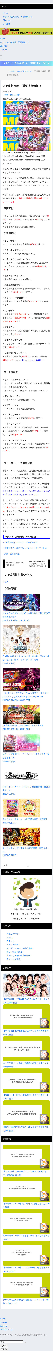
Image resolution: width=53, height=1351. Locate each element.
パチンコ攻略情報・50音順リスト (18, 17)
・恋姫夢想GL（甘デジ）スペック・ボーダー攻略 (25, 548)
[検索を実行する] (25, 1342)
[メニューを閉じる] (1, 2)
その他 (9, 937)
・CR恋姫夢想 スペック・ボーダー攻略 (20, 542)
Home (5, 13)
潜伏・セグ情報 (13, 959)
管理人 (6, 582)
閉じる (4, 1346)
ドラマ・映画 (12, 945)
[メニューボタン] (1, 59)
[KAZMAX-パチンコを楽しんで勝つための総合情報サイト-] (26, 31)
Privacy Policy (6, 1330)
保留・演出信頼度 (12, 95)
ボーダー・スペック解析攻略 (19, 948)
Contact (6, 24)
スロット (10, 941)
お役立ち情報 (12, 934)
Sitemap (6, 20)
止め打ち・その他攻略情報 (18, 955)
